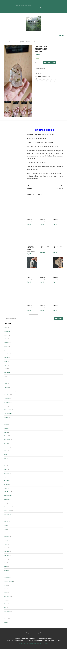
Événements (43, 8)
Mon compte (23, 8)
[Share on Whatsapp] (51, 80)
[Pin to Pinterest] (43, 80)
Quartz (48, 76)
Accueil (5, 42)
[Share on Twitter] (40, 80)
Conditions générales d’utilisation (14, 640)
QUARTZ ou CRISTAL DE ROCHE (30, 247)
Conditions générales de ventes (34, 640)
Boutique (30, 8)
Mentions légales (49, 640)
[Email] (39, 632)
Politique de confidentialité (45, 638)
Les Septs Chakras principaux (24, 5)
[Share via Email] (55, 80)
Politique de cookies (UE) (29, 638)
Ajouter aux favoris (40, 68)
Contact (59, 640)
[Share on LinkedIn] (47, 80)
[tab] (34, 123)
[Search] (56, 36)
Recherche (58, 318)
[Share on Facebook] (36, 80)
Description (34, 123)
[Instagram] (33, 632)
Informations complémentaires (50, 123)
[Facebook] (32, 10)
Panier (37, 8)
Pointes (16, 42)
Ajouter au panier (49, 62)
